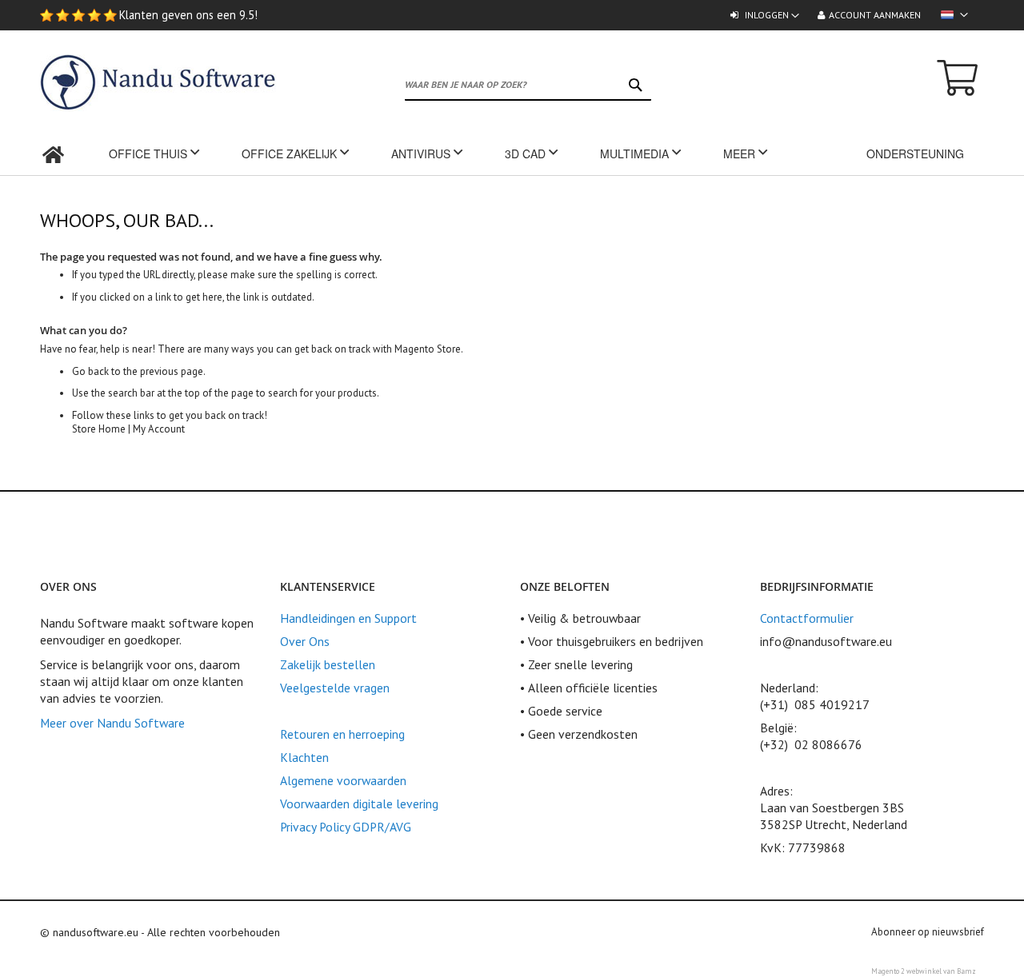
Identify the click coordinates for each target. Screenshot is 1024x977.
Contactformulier (807, 618)
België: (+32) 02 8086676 (811, 736)
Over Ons (305, 641)
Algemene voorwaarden (343, 780)
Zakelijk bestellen (327, 664)
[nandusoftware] (96, 82)
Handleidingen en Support (348, 618)
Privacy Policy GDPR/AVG (345, 827)
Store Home (99, 429)
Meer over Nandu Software (112, 723)
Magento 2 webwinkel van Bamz (923, 971)
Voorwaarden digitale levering (359, 804)
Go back (90, 371)
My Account (159, 429)
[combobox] (527, 85)
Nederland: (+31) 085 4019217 (815, 696)
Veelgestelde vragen (335, 688)
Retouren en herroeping (342, 734)
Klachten (304, 757)
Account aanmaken (875, 15)
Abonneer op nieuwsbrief (927, 932)
